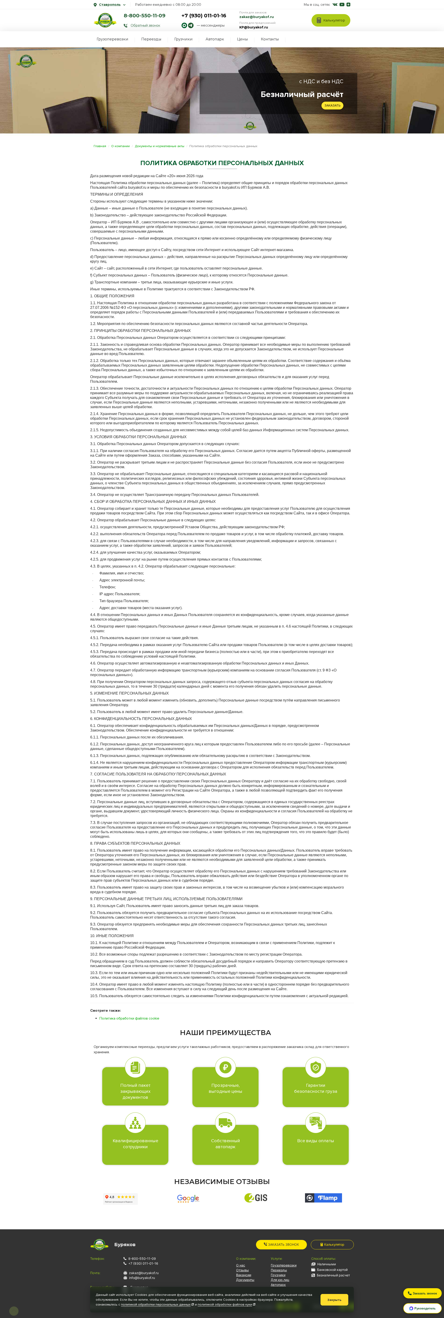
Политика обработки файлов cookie (129, 1018)
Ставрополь (110, 5)
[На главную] (105, 20)
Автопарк (215, 39)
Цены (242, 39)
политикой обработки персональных (156, 1304)
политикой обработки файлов (225, 1304)
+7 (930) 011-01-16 (204, 15)
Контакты (270, 39)
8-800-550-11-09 (144, 15)
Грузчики (183, 39)
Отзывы (242, 1270)
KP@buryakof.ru (253, 27)
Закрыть (334, 1300)
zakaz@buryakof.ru (256, 16)
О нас (240, 1265)
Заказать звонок (283, 1244)
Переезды (151, 39)
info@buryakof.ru (142, 1278)
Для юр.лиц (280, 1280)
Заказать (332, 105)
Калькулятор (334, 1244)
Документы (245, 1280)
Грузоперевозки (112, 39)
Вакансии (243, 1275)
